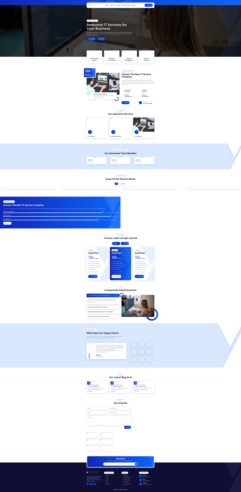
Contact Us (133, 5)
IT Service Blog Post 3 (94, 386)
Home (107, 5)
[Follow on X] (148, 1)
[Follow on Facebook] (146, 1)
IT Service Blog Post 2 (117, 386)
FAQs (107, 482)
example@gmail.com (110, 1)
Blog (128, 5)
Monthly (116, 243)
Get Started (148, 5)
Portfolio (123, 5)
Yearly (125, 243)
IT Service (123, 183)
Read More (90, 38)
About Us (112, 5)
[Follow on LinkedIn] (153, 1)
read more (90, 391)
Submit (127, 427)
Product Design (126, 479)
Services (118, 5)
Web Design (125, 475)
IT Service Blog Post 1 (140, 386)
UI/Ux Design (126, 482)
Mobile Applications (127, 477)
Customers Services (127, 484)
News (107, 477)
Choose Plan (92, 276)
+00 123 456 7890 (127, 1)
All (116, 183)
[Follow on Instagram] (151, 1)
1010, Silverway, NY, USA (93, 1)
